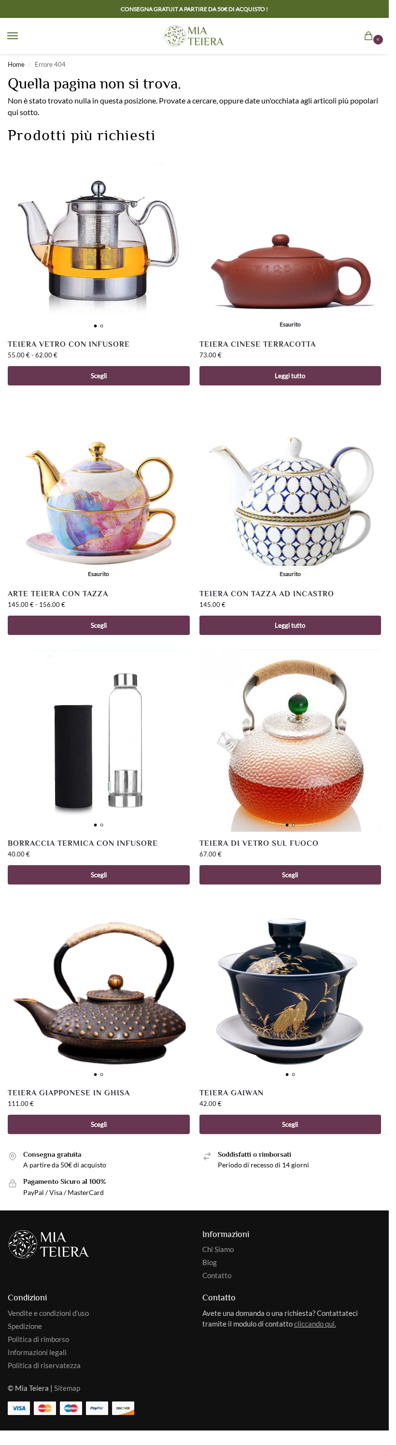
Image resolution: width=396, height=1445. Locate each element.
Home (16, 64)
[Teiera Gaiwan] (290, 990)
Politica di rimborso (38, 1339)
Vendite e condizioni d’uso (48, 1313)
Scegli (99, 376)
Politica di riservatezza (44, 1365)
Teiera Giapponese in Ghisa (69, 1093)
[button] (370, 36)
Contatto (216, 1275)
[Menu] (21, 36)
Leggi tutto (290, 376)
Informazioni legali (37, 1352)
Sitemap (67, 1388)
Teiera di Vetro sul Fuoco (259, 844)
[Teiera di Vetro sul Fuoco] (290, 740)
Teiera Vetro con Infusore (69, 344)
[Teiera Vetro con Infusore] (99, 241)
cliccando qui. (315, 1324)
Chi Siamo (218, 1249)
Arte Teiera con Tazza (58, 594)
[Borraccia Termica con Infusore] (99, 740)
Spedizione (25, 1326)
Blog (209, 1262)
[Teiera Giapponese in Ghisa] (99, 990)
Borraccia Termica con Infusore (83, 844)
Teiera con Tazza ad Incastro (266, 594)
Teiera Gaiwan (231, 1093)
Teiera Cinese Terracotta (257, 344)
